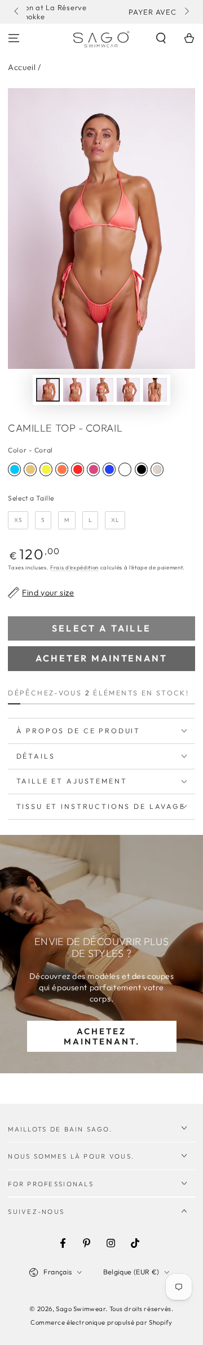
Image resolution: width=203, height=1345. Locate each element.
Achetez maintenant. (102, 1036)
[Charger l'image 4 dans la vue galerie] (128, 390)
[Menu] (14, 38)
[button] (161, 38)
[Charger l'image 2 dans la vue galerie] (75, 390)
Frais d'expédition (74, 567)
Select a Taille (31, 498)
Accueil (22, 67)
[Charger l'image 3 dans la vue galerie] (101, 390)
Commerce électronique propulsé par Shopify (101, 1322)
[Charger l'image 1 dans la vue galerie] (48, 390)
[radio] (14, 469)
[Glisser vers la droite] (185, 12)
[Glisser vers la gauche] (17, 12)
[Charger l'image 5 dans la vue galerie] (155, 390)
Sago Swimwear (80, 1309)
